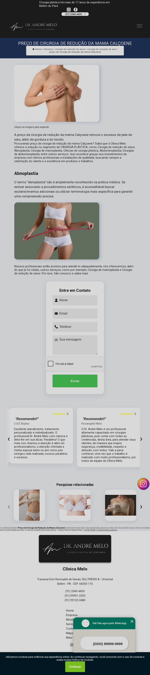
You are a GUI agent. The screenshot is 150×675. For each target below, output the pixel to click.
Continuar (75, 666)
